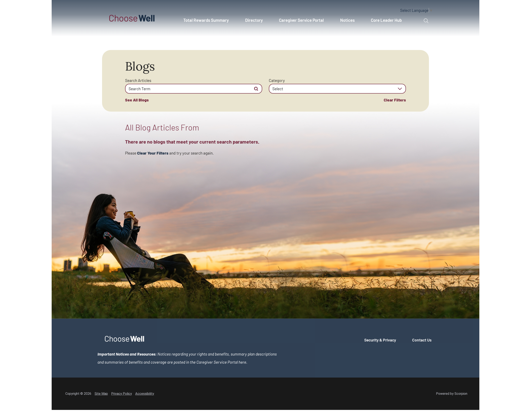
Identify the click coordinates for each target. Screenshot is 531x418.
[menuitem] (208, 22)
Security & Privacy (380, 340)
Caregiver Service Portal (301, 20)
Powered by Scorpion (451, 394)
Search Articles (138, 80)
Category (277, 80)
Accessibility (144, 394)
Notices (347, 20)
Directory (254, 20)
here (242, 362)
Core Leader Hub (386, 20)
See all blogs (137, 99)
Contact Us (422, 340)
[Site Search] (426, 21)
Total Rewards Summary (206, 20)
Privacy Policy (121, 394)
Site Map (101, 394)
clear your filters (152, 153)
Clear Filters (395, 99)
